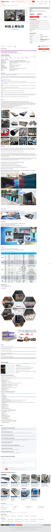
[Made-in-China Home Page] (5, 1)
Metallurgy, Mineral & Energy (6, 5)
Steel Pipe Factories (26, 519)
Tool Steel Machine (15, 506)
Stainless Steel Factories (10, 519)
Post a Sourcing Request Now (21, 469)
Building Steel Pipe (3, 521)
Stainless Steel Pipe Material (33, 519)
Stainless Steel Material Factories (19, 519)
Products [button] (13, 1)
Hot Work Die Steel (16, 393)
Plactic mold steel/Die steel (41, 506)
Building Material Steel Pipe (10, 521)
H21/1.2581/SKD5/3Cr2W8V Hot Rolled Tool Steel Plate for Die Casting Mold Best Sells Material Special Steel (25, 498)
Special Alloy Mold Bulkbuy (33, 521)
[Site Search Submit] (33, 1)
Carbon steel (14, 507)
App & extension (41, 3)
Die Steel (10, 393)
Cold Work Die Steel (21, 393)
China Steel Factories (3, 519)
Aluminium (2, 506)
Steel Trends (26, 521)
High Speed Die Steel (31, 393)
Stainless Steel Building (41, 519)
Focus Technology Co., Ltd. (20, 529)
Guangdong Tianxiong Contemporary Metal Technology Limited (38, 10)
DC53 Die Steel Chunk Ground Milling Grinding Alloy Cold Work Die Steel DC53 (5, 498)
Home (1, 5)
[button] (31, 1)
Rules (49, 3)
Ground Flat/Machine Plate (41, 507)
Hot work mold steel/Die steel (29, 506)
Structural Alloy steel (28, 507)
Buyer (33, 3)
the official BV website (18, 363)
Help (36, 3)
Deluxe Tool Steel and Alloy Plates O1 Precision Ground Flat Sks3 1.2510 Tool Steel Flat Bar (35, 484)
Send (6, 469)
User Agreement (29, 529)
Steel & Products (12, 5)
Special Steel (16, 5)
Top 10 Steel (22, 521)
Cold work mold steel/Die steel (4, 507)
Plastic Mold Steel (26, 393)
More (1, 522)
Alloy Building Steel (17, 521)
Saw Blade (12, 393)
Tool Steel (7, 393)
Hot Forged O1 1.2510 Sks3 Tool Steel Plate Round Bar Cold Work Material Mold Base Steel (15, 484)
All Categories (3, 3)
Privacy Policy (37, 529)
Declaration (33, 529)
